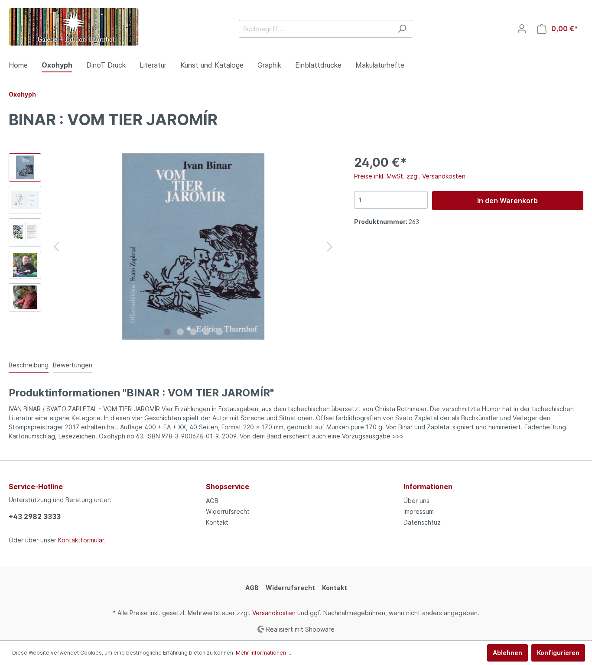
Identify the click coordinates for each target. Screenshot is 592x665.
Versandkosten (274, 612)
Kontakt (217, 522)
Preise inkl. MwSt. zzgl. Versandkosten (409, 176)
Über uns (416, 500)
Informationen (427, 486)
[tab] (29, 365)
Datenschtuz (422, 522)
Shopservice (227, 486)
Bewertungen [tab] (72, 365)
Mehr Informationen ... (263, 652)
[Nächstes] (329, 247)
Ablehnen (507, 652)
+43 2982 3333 (35, 516)
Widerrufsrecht (228, 511)
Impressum (418, 511)
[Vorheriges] (56, 247)
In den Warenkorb (507, 200)
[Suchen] (402, 29)
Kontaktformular (81, 540)
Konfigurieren (558, 652)
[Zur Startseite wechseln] (74, 27)
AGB (212, 500)
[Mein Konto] (522, 28)
